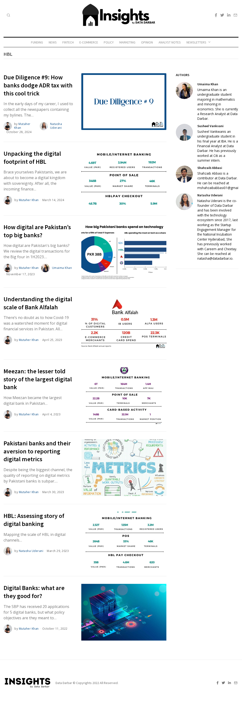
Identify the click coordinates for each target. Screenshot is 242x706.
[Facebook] (216, 15)
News (53, 42)
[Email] (235, 15)
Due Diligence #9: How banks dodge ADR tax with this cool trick (38, 85)
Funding (37, 42)
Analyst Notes (170, 42)
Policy (109, 42)
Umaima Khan (62, 268)
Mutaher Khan (22, 126)
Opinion (147, 42)
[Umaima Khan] (184, 90)
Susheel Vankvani (210, 126)
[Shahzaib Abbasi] (184, 174)
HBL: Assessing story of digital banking (34, 520)
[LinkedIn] (229, 15)
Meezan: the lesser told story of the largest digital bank (38, 379)
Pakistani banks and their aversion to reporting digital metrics (37, 451)
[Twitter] (222, 15)
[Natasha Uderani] (184, 201)
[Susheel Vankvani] (184, 132)
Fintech (68, 42)
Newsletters (196, 42)
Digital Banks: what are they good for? (34, 592)
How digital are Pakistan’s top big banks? (37, 231)
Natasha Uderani (56, 126)
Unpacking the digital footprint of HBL (32, 157)
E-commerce (88, 42)
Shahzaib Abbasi (209, 168)
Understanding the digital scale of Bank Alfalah (38, 303)
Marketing (127, 42)
